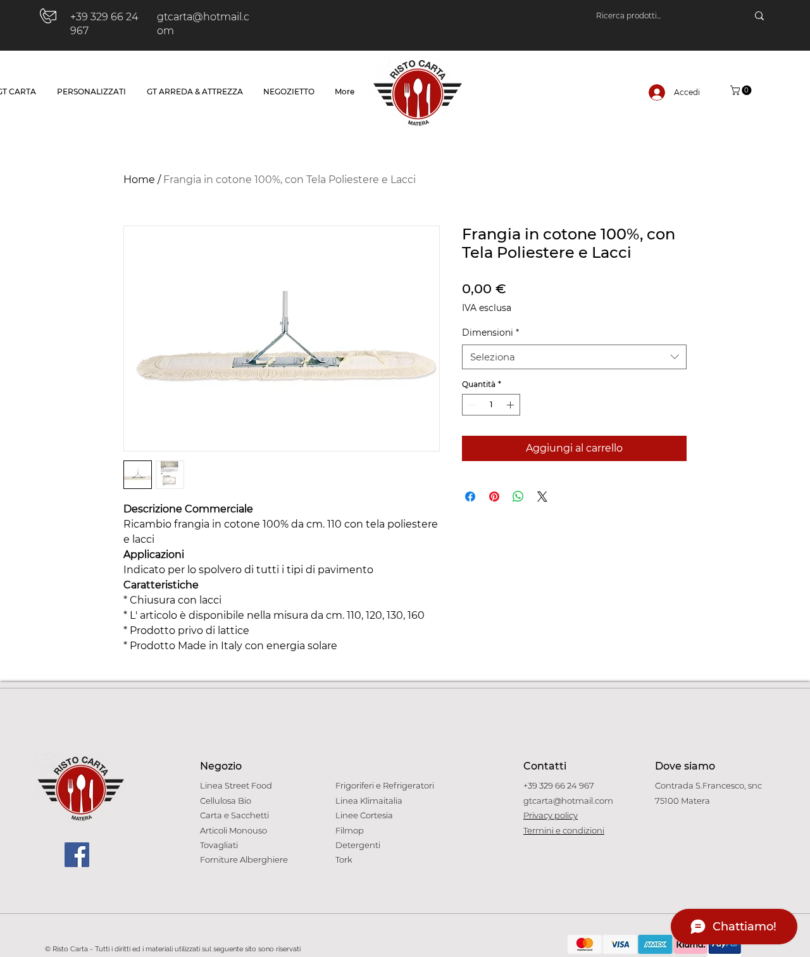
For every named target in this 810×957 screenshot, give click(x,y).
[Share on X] (542, 496)
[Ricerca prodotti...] (759, 16)
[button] (742, 90)
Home (139, 180)
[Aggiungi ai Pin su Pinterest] (494, 496)
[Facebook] (77, 854)
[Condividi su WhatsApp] (518, 496)
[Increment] (511, 405)
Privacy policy (550, 815)
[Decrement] (471, 405)
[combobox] (574, 357)
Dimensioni (490, 332)
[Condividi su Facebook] (470, 496)
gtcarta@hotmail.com (568, 800)
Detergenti (357, 845)
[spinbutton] (491, 405)
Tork (343, 859)
